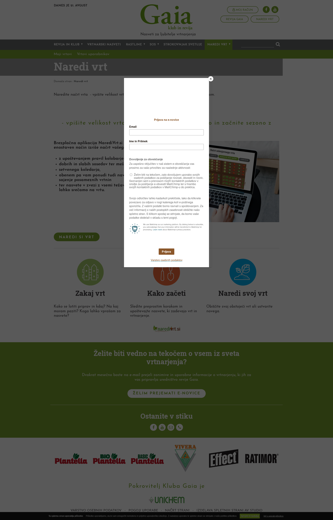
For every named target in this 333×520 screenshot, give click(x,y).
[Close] (210, 78)
